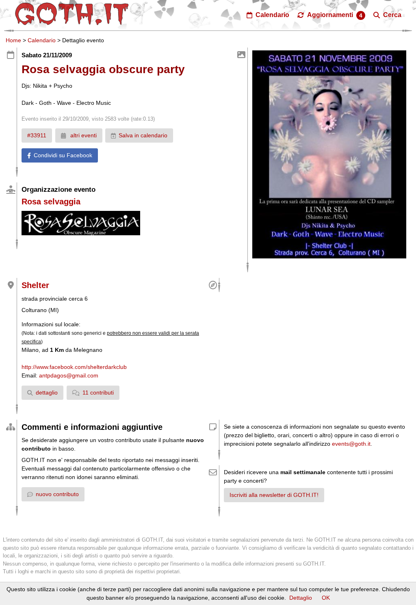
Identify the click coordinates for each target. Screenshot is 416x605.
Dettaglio (300, 597)
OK (326, 597)
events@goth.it (351, 443)
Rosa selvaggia (51, 201)
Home (13, 40)
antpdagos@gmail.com (68, 375)
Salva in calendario (143, 135)
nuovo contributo (57, 494)
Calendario (42, 40)
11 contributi (98, 392)
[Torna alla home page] (72, 14)
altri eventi (83, 135)
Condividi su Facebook (63, 155)
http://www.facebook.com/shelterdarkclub (74, 367)
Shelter (35, 285)
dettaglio (47, 392)
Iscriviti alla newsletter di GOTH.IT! (274, 495)
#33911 (36, 135)
